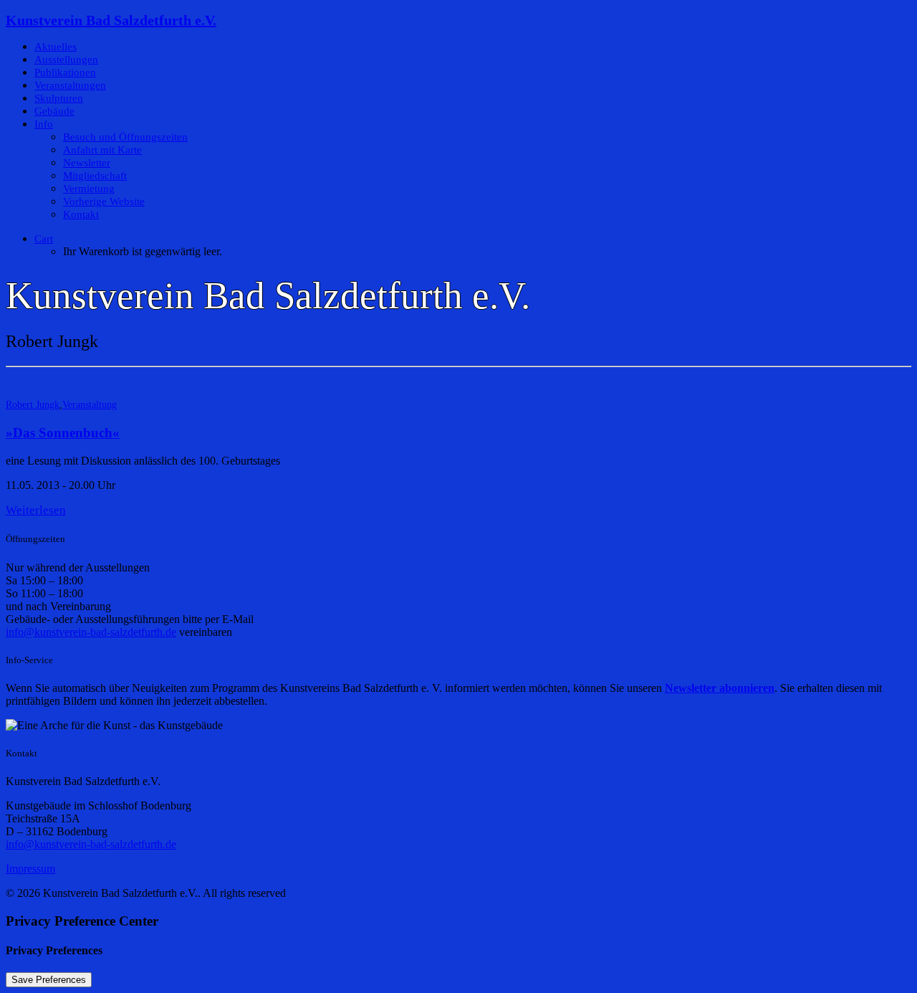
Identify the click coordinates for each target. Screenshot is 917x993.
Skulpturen (58, 98)
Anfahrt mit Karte (102, 150)
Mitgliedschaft (95, 175)
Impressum (30, 869)
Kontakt (81, 214)
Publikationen (65, 72)
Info (43, 124)
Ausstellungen (66, 59)
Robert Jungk (32, 404)
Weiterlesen (36, 510)
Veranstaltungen (70, 85)
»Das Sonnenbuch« (63, 432)
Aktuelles (55, 46)
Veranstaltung (89, 404)
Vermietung (89, 188)
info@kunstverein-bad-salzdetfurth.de (91, 632)
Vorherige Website (104, 201)
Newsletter (86, 162)
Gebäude (54, 111)
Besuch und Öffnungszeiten (125, 137)
